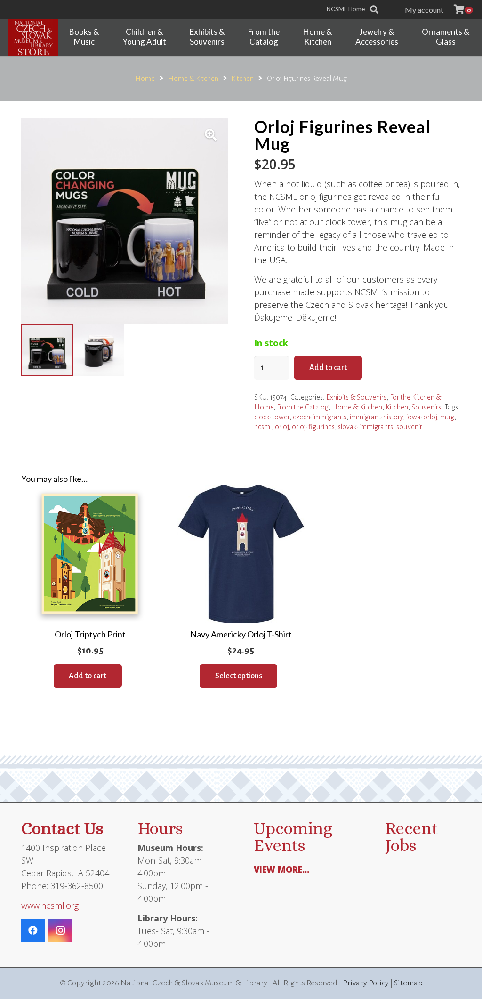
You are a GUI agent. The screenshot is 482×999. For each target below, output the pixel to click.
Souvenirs (426, 407)
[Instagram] (60, 930)
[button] (450, 9)
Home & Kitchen (193, 78)
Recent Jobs (411, 836)
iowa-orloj (421, 417)
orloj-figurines (313, 427)
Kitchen (242, 78)
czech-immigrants (319, 417)
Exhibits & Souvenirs (356, 397)
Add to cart (328, 367)
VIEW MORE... (281, 869)
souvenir (409, 427)
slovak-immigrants (365, 427)
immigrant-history (376, 417)
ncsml (263, 427)
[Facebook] (33, 930)
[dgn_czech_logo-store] (33, 37)
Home (145, 78)
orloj (282, 427)
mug (447, 417)
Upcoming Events (293, 836)
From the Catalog (303, 407)
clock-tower (271, 417)
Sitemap (408, 983)
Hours (160, 828)
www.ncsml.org (50, 905)
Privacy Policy (366, 983)
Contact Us (62, 828)
